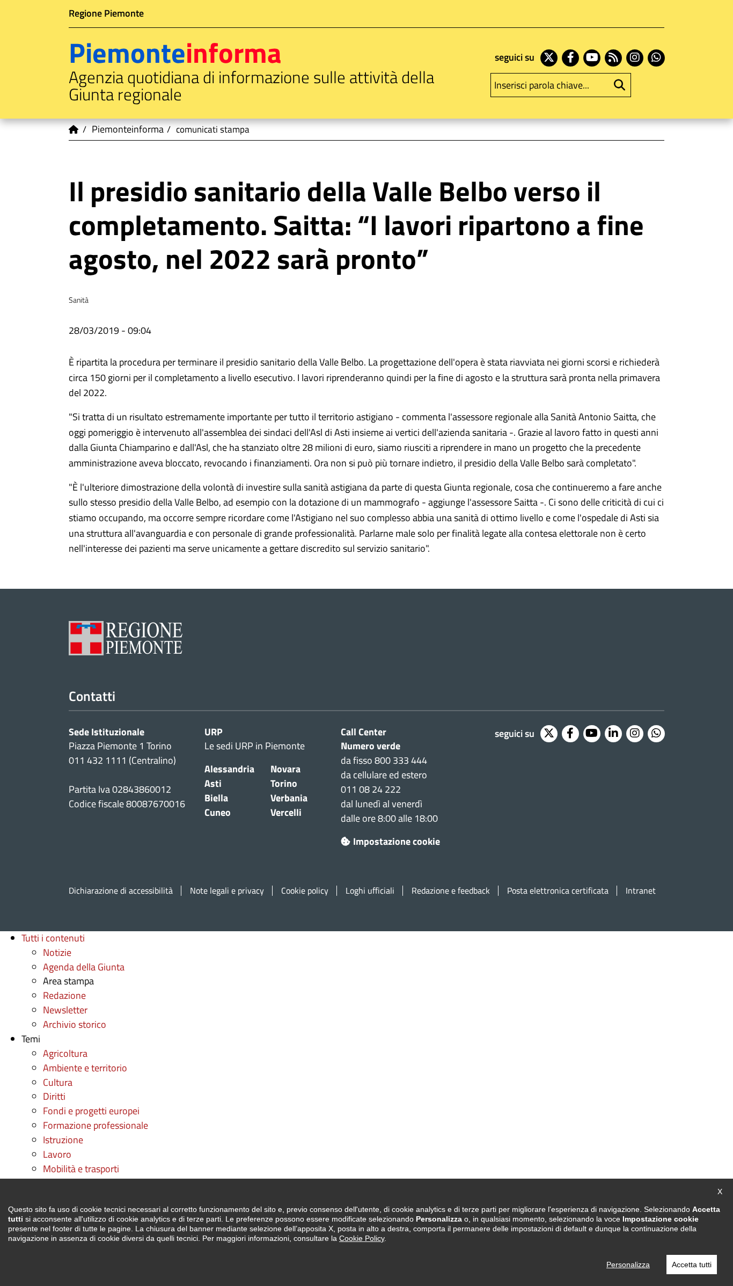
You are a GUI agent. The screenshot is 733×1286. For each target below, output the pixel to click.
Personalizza (628, 1264)
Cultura (57, 1082)
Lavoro (57, 1154)
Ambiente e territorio (85, 1068)
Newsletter (65, 1010)
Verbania (288, 798)
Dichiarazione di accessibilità (121, 891)
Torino (283, 783)
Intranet (641, 891)
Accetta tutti (692, 1264)
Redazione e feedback (451, 891)
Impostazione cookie (396, 841)
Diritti (54, 1096)
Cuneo (217, 812)
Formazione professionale (95, 1125)
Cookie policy (304, 891)
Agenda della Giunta (83, 967)
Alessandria (229, 769)
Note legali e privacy (227, 891)
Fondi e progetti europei (91, 1111)
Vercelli (286, 812)
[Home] (74, 129)
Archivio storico (74, 1024)
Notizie (57, 952)
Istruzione (63, 1139)
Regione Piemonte (106, 13)
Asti (213, 783)
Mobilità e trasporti (81, 1168)
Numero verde (370, 746)
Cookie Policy (361, 1238)
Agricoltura (65, 1053)
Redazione (64, 995)
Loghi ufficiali (370, 891)
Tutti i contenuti (53, 938)
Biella (216, 798)
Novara (285, 769)
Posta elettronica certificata (558, 891)
